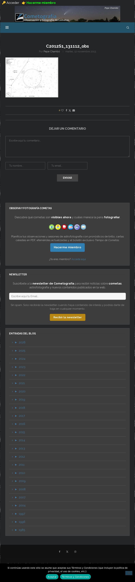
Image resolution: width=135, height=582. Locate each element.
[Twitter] (67, 552)
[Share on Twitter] (70, 110)
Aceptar (52, 576)
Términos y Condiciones (75, 576)
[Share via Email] (73, 110)
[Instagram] (75, 552)
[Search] (128, 27)
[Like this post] (62, 110)
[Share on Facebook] (66, 110)
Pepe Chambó (52, 51)
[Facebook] (59, 552)
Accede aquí (79, 259)
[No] (128, 573)
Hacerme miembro (67, 247)
